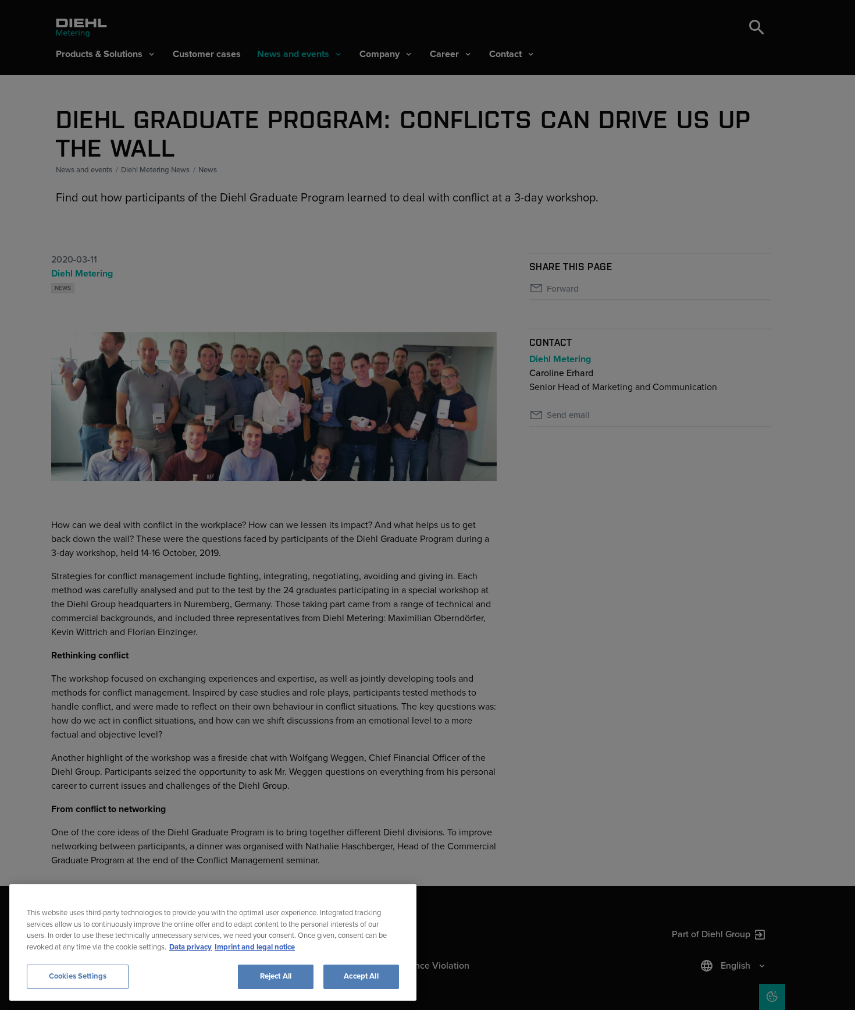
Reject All (275, 976)
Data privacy (190, 947)
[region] (212, 942)
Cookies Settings (77, 976)
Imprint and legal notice (255, 947)
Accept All (361, 976)
